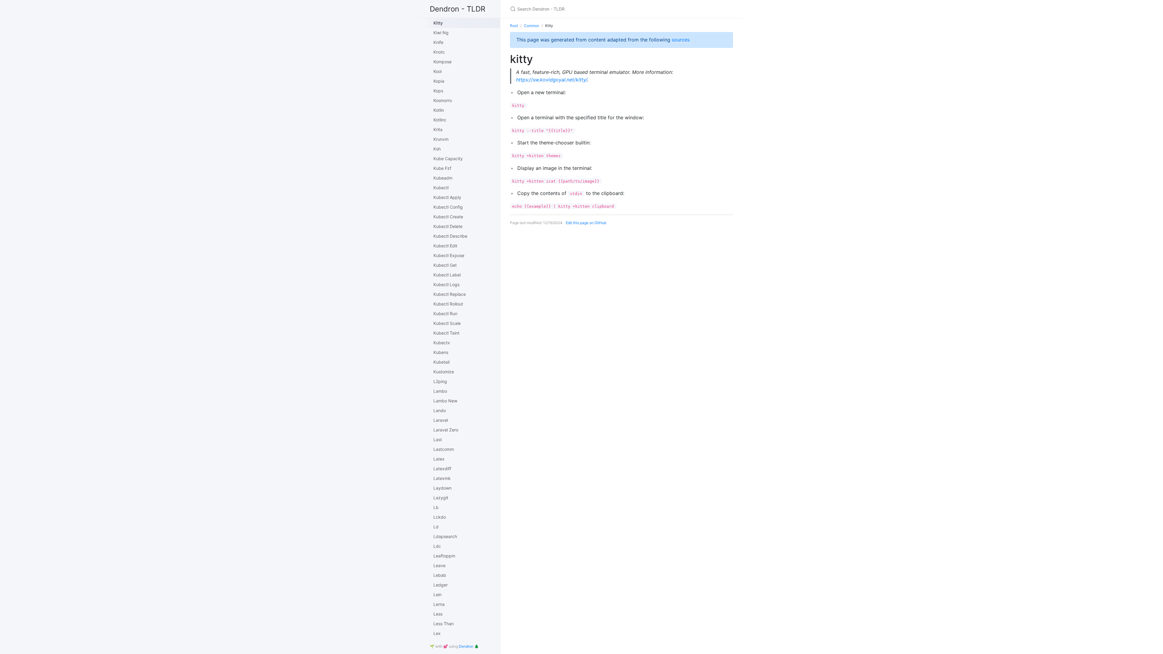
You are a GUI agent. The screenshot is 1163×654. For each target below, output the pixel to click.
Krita (437, 129)
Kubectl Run (445, 313)
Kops (438, 90)
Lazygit (440, 497)
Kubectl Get (445, 265)
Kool (437, 71)
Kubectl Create (448, 216)
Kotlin (438, 110)
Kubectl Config (448, 207)
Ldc (437, 546)
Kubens (440, 352)
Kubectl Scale (447, 323)
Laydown (442, 487)
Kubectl (441, 187)
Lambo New (445, 400)
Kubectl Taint (446, 332)
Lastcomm (443, 449)
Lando (439, 410)
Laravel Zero (445, 429)
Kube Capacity (448, 158)
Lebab (439, 575)
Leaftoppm (444, 555)
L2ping (440, 381)
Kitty (438, 22)
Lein (437, 594)
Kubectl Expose (448, 255)
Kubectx (441, 342)
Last (437, 439)
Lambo (440, 391)
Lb (436, 507)
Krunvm (441, 139)
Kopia (438, 81)
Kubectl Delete (447, 226)
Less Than (443, 623)
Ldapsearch (445, 536)
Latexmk (442, 478)
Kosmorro (442, 100)
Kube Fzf (442, 168)
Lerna (439, 604)
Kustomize (443, 371)
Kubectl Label (447, 274)
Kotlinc (439, 119)
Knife (438, 42)
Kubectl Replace (449, 294)
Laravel (440, 420)
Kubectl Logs (446, 284)
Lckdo (439, 517)
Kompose (442, 61)
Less (437, 613)
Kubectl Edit (445, 245)
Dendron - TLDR (457, 9)
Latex (439, 458)
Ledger (440, 584)
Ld (436, 526)
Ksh (437, 148)
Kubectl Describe (450, 236)
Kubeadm (442, 177)
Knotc (439, 51)
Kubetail (441, 362)
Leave (439, 565)
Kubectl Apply (447, 197)
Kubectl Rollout (448, 303)
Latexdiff (442, 468)
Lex (437, 633)
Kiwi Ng (441, 32)
